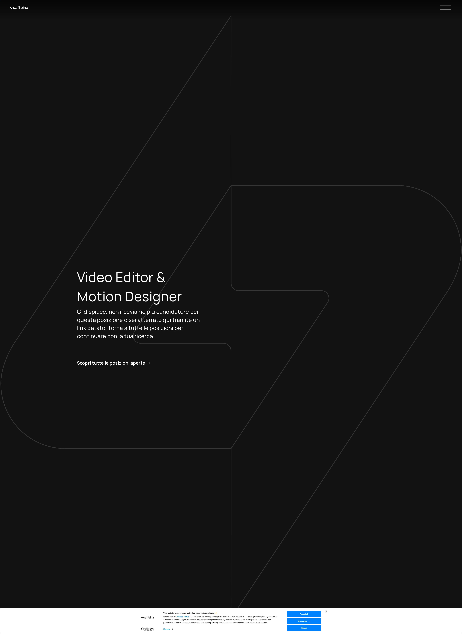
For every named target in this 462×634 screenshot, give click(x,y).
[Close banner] (326, 612)
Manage (166, 629)
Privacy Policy (183, 617)
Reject (304, 628)
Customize (302, 621)
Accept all (304, 614)
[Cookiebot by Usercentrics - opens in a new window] (147, 629)
